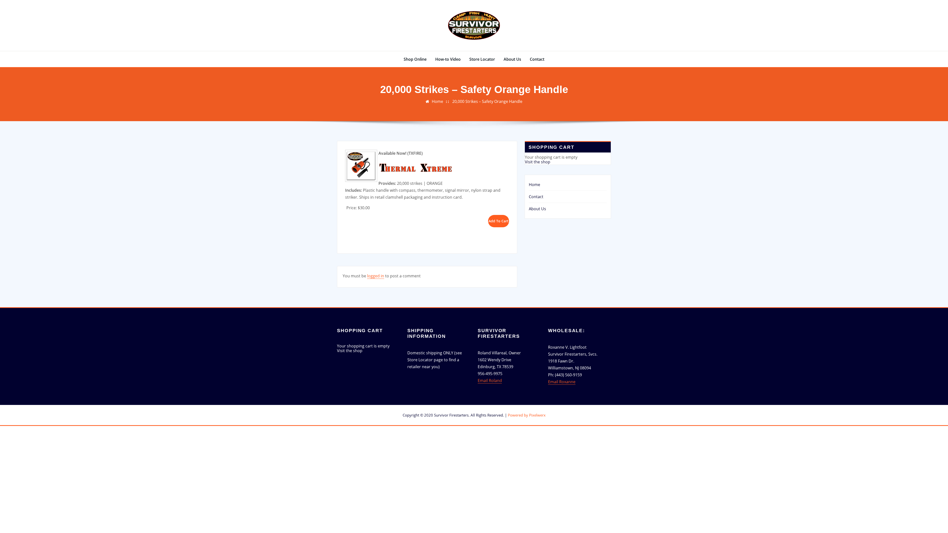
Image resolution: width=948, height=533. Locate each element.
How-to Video (448, 59)
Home (437, 101)
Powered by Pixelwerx (527, 415)
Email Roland (490, 380)
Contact (537, 59)
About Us (512, 59)
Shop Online (415, 59)
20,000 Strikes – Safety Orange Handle (487, 101)
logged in (375, 276)
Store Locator (482, 59)
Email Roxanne (561, 381)
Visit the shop (537, 162)
